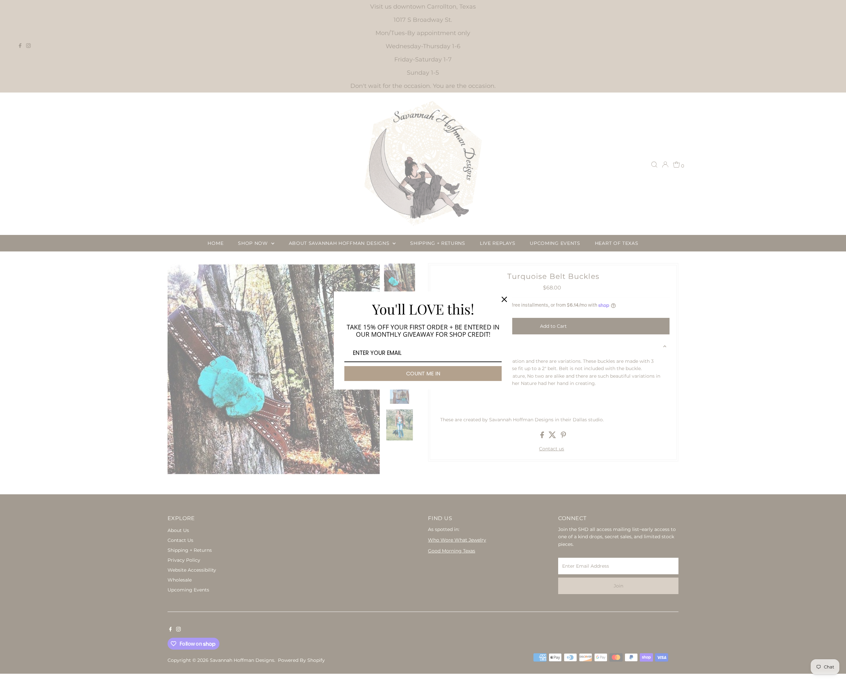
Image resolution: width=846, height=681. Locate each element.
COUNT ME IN (423, 373)
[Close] (504, 299)
